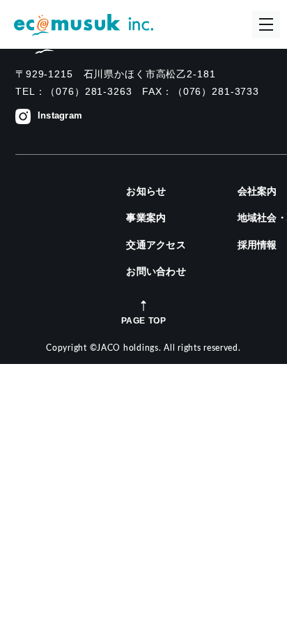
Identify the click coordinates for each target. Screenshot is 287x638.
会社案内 (257, 191)
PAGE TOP (143, 320)
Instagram (60, 115)
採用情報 (257, 244)
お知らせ (146, 191)
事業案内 (146, 217)
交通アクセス (156, 244)
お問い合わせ (156, 271)
